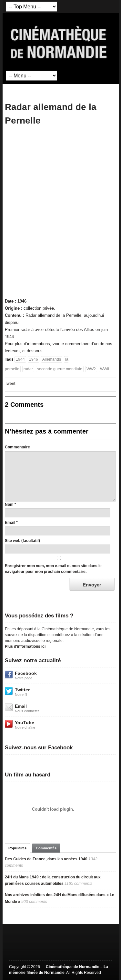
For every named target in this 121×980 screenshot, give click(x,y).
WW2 (91, 369)
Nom (9, 504)
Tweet (10, 383)
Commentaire (17, 447)
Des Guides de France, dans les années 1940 (46, 859)
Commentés (46, 848)
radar (28, 369)
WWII (104, 369)
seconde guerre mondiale (59, 369)
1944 (20, 359)
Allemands (51, 359)
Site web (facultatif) (22, 540)
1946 (33, 359)
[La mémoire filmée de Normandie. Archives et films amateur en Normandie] (59, 41)
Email (10, 522)
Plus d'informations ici (25, 646)
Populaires (17, 848)
